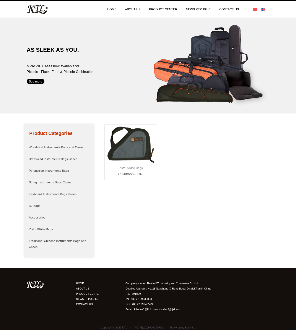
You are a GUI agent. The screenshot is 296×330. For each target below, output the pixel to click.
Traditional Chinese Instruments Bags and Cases (57, 244)
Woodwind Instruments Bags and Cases (56, 147)
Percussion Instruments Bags (49, 170)
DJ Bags (34, 205)
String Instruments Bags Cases (50, 182)
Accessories (37, 217)
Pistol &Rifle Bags (41, 229)
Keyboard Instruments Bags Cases (52, 194)
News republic (198, 9)
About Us (132, 9)
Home (111, 9)
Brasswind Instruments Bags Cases (53, 159)
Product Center (163, 9)
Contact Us (229, 9)
